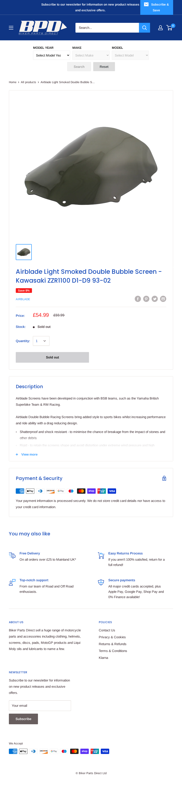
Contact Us (107, 630)
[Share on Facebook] (138, 299)
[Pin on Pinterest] (146, 299)
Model (117, 47)
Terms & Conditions (113, 651)
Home (12, 82)
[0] (169, 27)
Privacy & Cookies (112, 637)
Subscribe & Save (160, 7)
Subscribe (23, 719)
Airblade (23, 299)
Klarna (103, 658)
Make (76, 47)
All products (28, 82)
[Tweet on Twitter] (155, 299)
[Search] (144, 28)
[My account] (160, 27)
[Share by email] (163, 299)
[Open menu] (11, 27)
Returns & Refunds (113, 644)
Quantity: (23, 341)
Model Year (43, 47)
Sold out (52, 357)
